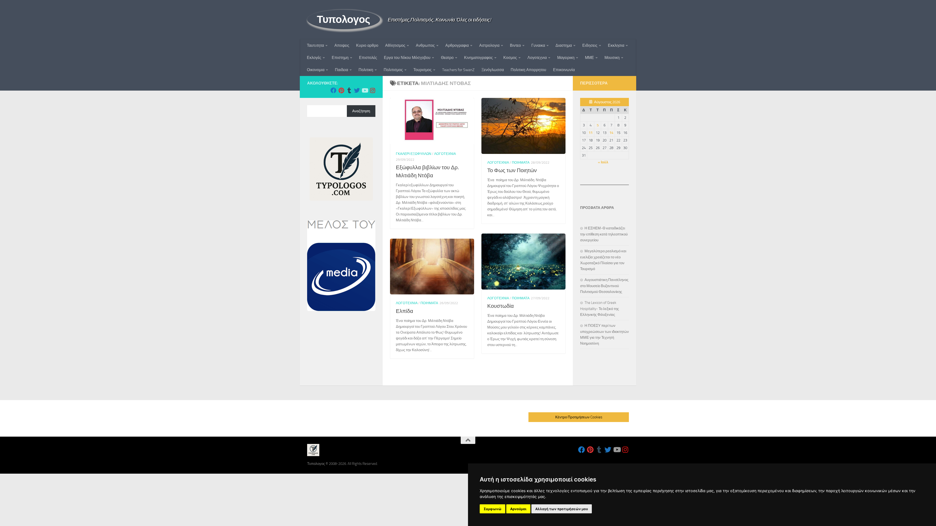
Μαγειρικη (566, 57)
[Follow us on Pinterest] (341, 90)
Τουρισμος (422, 69)
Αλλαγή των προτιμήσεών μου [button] (561, 509)
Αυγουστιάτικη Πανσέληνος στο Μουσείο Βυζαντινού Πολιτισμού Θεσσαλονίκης (604, 286)
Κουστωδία (500, 306)
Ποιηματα (520, 162)
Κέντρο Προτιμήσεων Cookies (578, 417)
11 (591, 133)
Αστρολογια (489, 45)
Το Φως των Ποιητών (512, 170)
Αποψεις (341, 45)
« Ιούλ (603, 162)
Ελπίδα (404, 311)
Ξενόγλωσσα (492, 69)
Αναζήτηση (361, 111)
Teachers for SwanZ (458, 69)
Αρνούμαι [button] (518, 509)
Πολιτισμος (393, 69)
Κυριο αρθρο (367, 45)
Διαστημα (564, 45)
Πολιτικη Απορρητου (528, 69)
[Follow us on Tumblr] (349, 90)
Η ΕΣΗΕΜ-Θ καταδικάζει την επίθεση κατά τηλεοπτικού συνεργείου (604, 234)
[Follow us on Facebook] (333, 90)
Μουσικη (612, 57)
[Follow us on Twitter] (357, 90)
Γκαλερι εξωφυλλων (413, 154)
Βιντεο (515, 45)
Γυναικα (538, 45)
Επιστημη (340, 57)
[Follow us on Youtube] (365, 90)
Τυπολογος (343, 19)
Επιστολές (368, 57)
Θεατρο (447, 57)
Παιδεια (341, 69)
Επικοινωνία (564, 69)
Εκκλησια (616, 45)
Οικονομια (315, 69)
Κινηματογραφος (478, 57)
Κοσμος (510, 57)
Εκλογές (314, 57)
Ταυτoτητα (315, 45)
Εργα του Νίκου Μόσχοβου (407, 57)
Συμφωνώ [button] (492, 509)
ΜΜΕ (589, 57)
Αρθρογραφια (457, 45)
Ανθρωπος (425, 45)
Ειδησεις (589, 45)
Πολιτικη (366, 69)
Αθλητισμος (395, 45)
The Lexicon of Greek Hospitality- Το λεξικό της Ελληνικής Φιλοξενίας (599, 309)
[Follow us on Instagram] (372, 90)
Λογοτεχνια (537, 57)
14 (611, 133)
